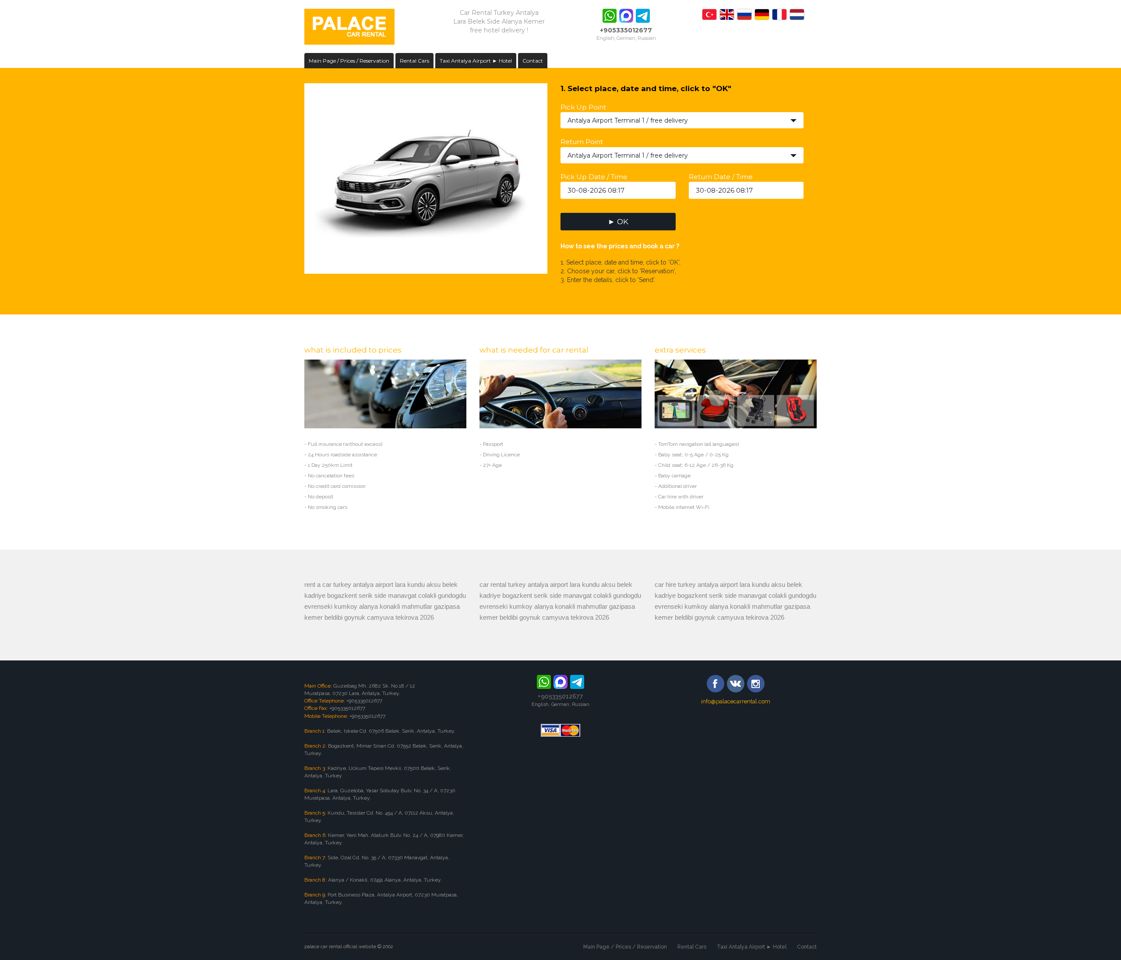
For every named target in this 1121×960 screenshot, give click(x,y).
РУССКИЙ (744, 14)
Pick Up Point (583, 107)
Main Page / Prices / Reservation (349, 60)
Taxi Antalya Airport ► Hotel (476, 60)
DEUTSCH (762, 14)
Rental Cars (414, 60)
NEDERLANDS (797, 14)
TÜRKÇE (709, 14)
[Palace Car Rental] (349, 27)
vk (735, 683)
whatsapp (610, 16)
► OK (618, 221)
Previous (295, 176)
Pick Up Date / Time (593, 177)
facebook (715, 683)
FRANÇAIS (779, 14)
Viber (626, 16)
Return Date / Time (721, 177)
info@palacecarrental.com (735, 701)
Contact (532, 60)
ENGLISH (727, 14)
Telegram (643, 16)
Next (556, 176)
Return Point (581, 142)
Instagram (756, 683)
